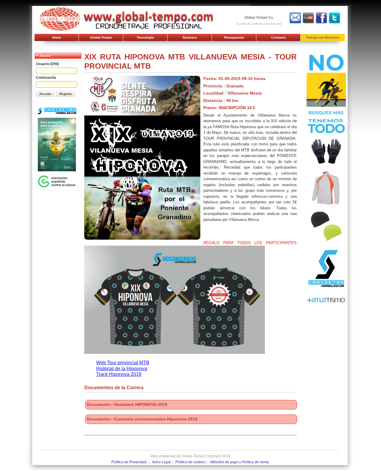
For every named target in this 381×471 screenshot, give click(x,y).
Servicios (189, 37)
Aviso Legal (161, 462)
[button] (45, 94)
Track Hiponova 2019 (118, 374)
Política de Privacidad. (129, 462)
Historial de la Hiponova (121, 368)
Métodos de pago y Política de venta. (240, 462)
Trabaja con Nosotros (323, 37)
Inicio (56, 37)
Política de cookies (190, 462)
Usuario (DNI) (47, 64)
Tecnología (145, 37)
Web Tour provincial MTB (122, 362)
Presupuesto (234, 37)
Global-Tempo (101, 37)
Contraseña (46, 78)
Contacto (278, 37)
